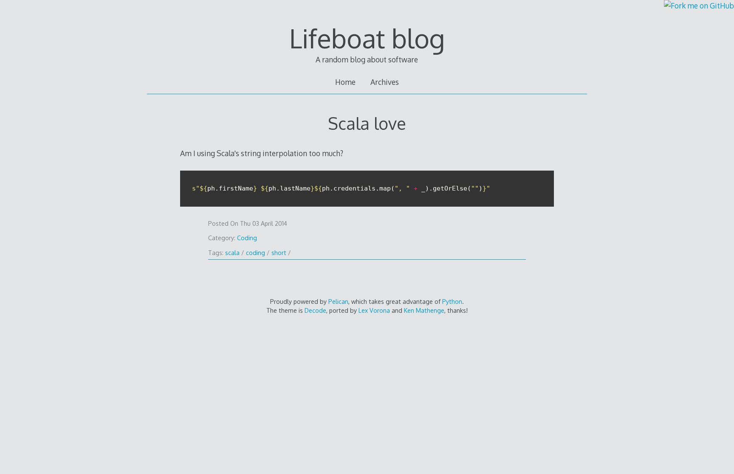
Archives (384, 82)
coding (255, 252)
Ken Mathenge (424, 310)
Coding (247, 237)
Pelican (338, 301)
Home (345, 82)
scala (232, 252)
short (278, 252)
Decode (315, 310)
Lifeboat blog (367, 38)
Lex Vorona (374, 310)
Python (452, 301)
